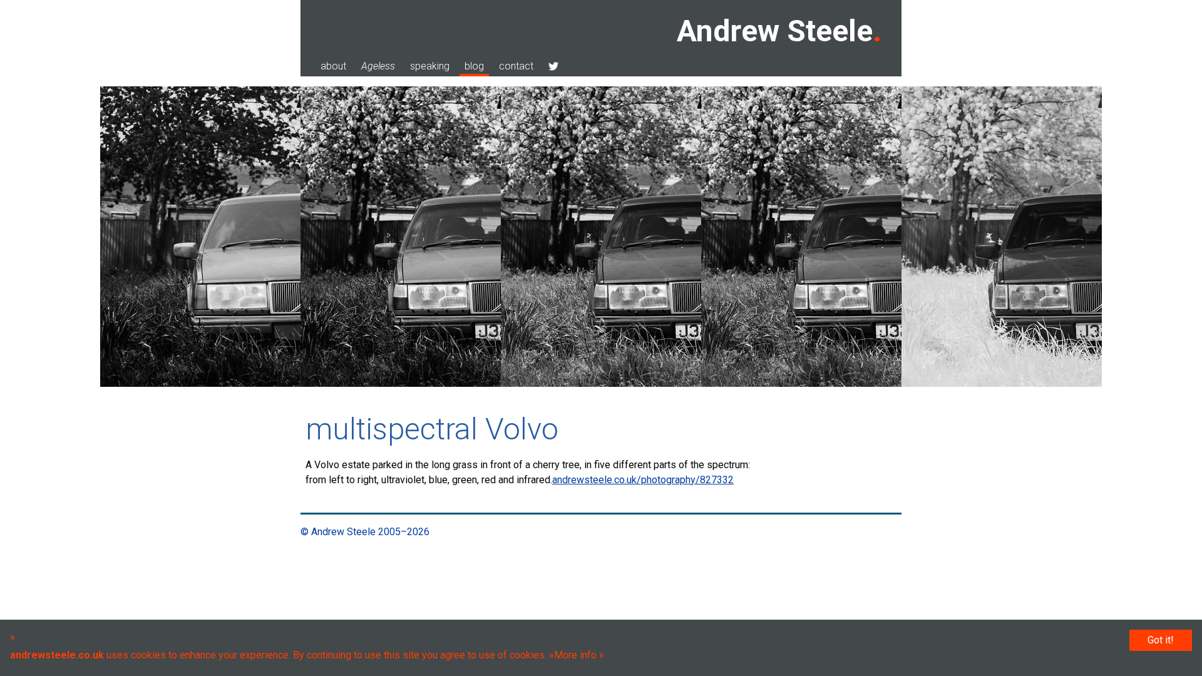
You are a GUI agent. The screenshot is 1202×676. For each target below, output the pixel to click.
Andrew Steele (775, 31)
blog (474, 66)
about (333, 66)
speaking (429, 66)
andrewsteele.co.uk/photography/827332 (643, 480)
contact (516, 66)
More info (575, 655)
